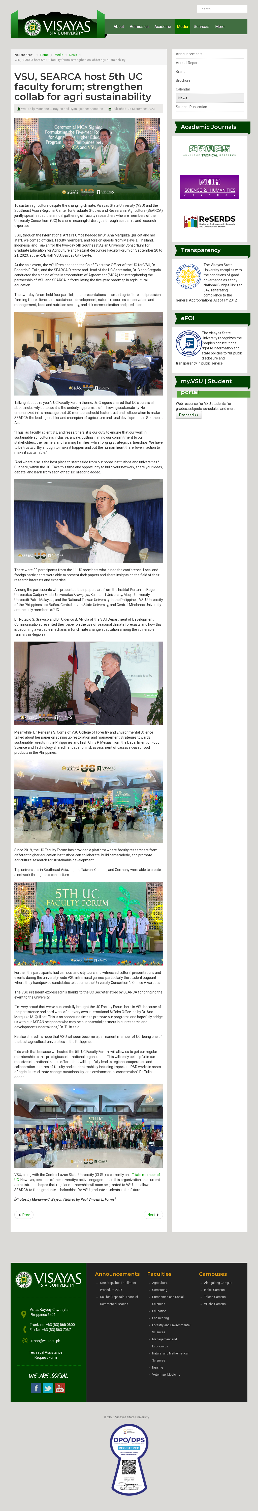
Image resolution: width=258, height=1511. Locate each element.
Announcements (189, 54)
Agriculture (160, 1283)
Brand (180, 72)
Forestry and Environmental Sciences (171, 1328)
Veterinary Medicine (166, 1374)
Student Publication (191, 107)
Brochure (183, 80)
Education (159, 1311)
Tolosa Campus (215, 1297)
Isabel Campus (214, 1290)
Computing (159, 1290)
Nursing (157, 1367)
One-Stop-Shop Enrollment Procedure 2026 (118, 1286)
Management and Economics (164, 1343)
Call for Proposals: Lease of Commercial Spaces (119, 1300)
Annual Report (187, 63)
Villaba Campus (215, 1304)
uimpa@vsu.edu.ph (45, 1341)
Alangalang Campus (218, 1283)
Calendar (183, 89)
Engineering (160, 1318)
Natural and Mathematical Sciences (170, 1357)
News (182, 98)
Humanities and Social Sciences (168, 1300)
